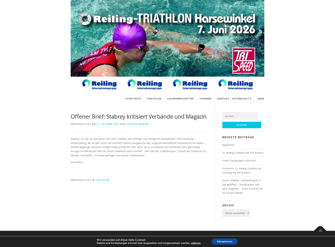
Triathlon (154, 98)
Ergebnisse (228, 145)
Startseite (133, 98)
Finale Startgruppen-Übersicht (239, 160)
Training (205, 98)
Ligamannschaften (180, 98)
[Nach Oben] (320, 230)
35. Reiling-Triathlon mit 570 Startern (243, 152)
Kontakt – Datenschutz (234, 98)
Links (260, 98)
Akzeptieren (224, 241)
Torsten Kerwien (137, 124)
